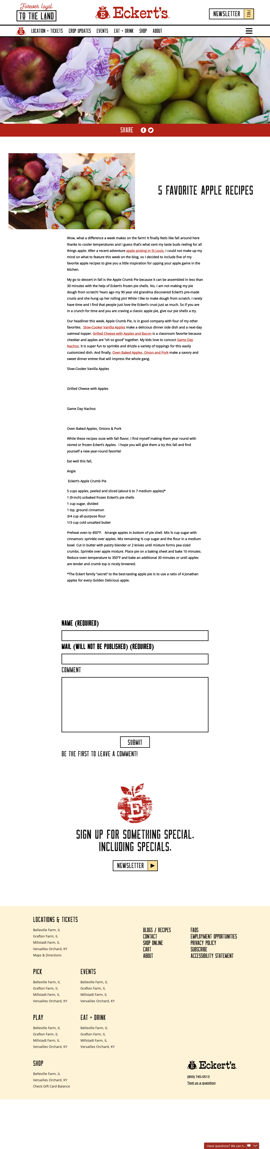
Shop (143, 31)
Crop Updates (80, 31)
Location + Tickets (47, 31)
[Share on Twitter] (150, 130)
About (157, 31)
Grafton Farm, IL (45, 936)
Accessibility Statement (212, 956)
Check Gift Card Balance (51, 1086)
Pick (37, 972)
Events (102, 31)
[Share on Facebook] (143, 130)
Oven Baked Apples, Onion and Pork (140, 352)
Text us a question (201, 1083)
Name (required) (80, 623)
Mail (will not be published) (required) (108, 646)
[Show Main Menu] (249, 31)
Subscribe (199, 949)
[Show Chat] (248, 1145)
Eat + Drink (124, 31)
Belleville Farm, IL (46, 930)
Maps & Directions (47, 955)
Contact (150, 937)
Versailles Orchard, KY (50, 949)
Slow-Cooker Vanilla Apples (104, 327)
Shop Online (153, 943)
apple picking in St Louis (145, 250)
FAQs (194, 930)
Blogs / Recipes (157, 930)
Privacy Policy (203, 943)
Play (38, 1017)
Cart (147, 949)
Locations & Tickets (55, 919)
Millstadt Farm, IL (46, 942)
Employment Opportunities (214, 937)
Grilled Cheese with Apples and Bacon (122, 333)
